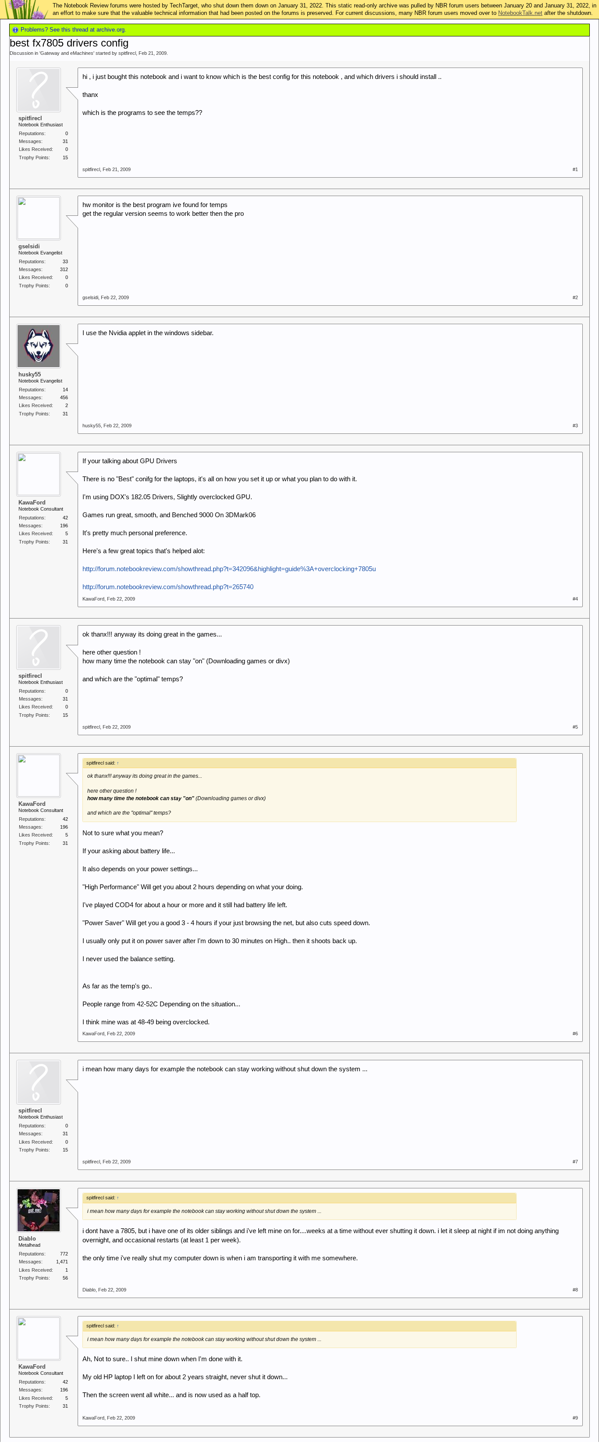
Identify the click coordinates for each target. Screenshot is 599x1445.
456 (64, 397)
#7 (575, 1161)
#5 (575, 727)
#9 (575, 1417)
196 (64, 525)
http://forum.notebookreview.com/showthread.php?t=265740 (167, 586)
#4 (575, 598)
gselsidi (29, 246)
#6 (575, 1033)
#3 (575, 425)
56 (65, 1277)
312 (64, 269)
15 (65, 157)
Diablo (27, 1238)
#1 (575, 169)
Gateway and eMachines (66, 53)
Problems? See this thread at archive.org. (72, 29)
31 (65, 141)
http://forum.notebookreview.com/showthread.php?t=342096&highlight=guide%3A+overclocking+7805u (229, 568)
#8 (575, 1289)
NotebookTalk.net (520, 13)
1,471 (62, 1261)
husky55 (29, 374)
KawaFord (32, 502)
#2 (575, 297)
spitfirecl (127, 53)
